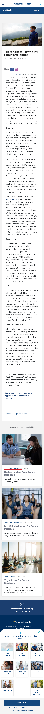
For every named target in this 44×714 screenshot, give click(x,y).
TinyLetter (10, 199)
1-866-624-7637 (22, 628)
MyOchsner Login (30, 626)
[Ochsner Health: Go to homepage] (22, 3)
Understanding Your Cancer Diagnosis (20, 473)
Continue (22, 703)
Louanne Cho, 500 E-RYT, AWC (16, 592)
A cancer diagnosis (13, 75)
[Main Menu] (3, 3)
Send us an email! (22, 611)
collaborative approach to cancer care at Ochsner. (18, 396)
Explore (36, 11)
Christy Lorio (20, 58)
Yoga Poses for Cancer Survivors (17, 582)
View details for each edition (22, 710)
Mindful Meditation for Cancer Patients (21, 527)
